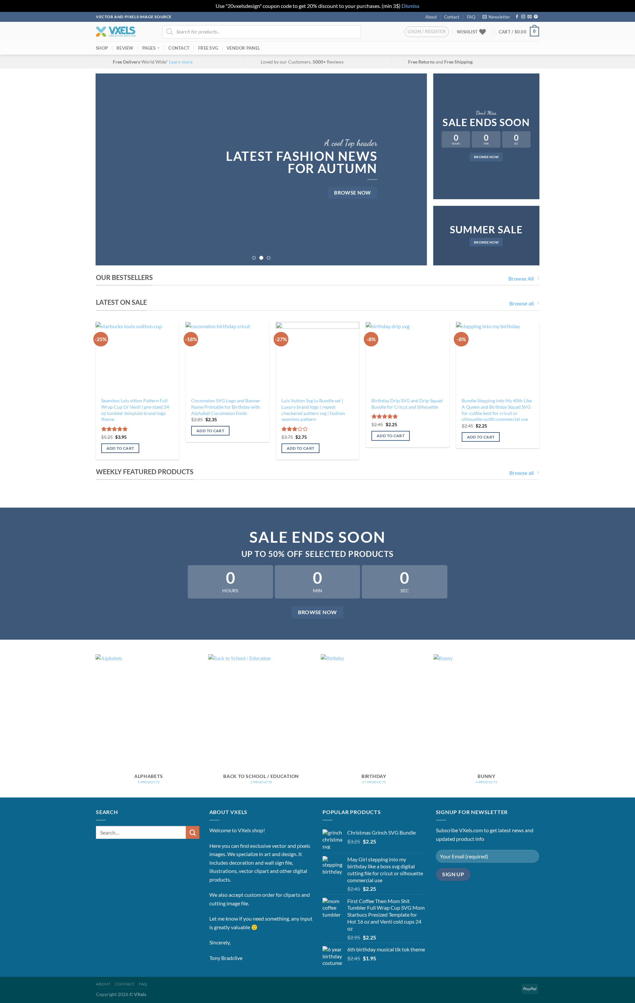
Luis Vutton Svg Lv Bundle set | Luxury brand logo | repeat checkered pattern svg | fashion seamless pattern (313, 410)
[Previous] (110, 169)
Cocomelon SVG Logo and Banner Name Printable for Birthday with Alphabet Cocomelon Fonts (225, 407)
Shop (102, 48)
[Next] (412, 169)
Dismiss (410, 6)
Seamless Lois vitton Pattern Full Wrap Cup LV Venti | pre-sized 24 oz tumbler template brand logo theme (135, 410)
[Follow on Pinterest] (536, 17)
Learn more (180, 62)
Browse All (521, 278)
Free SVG (208, 48)
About (431, 17)
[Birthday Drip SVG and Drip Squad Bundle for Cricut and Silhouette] (407, 357)
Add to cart (120, 448)
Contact (451, 17)
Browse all (521, 303)
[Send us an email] (529, 17)
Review (125, 48)
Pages (148, 48)
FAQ (471, 17)
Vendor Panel (243, 48)
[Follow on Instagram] (523, 17)
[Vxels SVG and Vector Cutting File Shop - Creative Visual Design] (115, 31)
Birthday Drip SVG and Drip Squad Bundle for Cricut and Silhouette (407, 404)
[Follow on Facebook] (517, 17)
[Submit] (192, 832)
